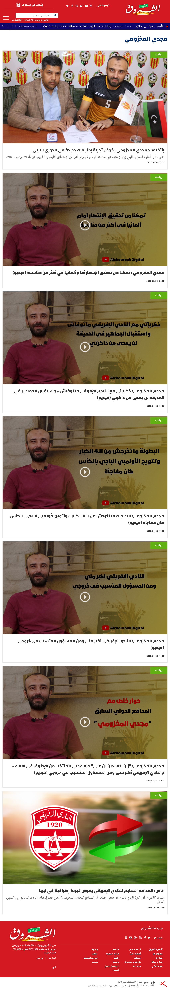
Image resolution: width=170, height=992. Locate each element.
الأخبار (160, 26)
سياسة (137, 966)
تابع (54, 967)
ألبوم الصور (135, 950)
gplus (81, 6)
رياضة (158, 54)
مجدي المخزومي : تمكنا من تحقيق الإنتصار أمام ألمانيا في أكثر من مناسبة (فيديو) (88, 272)
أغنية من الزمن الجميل (112, 968)
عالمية (116, 962)
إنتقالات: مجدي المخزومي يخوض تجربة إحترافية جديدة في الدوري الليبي (98, 150)
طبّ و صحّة (157, 962)
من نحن (40, 958)
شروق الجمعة (90, 958)
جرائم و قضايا (112, 954)
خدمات (137, 958)
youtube (86, 6)
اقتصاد (116, 950)
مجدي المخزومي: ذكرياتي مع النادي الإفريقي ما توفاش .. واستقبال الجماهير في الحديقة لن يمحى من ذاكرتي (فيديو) (89, 394)
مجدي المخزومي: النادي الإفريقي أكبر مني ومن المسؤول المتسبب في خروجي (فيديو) (91, 644)
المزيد (6, 18)
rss (77, 6)
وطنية (94, 950)
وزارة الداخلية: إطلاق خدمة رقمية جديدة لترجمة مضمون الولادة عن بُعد (100, 26)
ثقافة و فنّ (135, 954)
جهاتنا (95, 954)
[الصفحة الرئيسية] (143, 7)
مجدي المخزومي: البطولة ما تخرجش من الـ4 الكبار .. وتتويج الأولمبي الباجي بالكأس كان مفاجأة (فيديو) (87, 519)
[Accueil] (31, 933)
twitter (68, 6)
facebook (72, 6)
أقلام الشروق (156, 949)
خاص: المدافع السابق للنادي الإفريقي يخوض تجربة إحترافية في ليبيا (101, 891)
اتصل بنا (15, 20)
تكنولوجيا (158, 954)
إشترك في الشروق (32, 5)
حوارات (159, 958)
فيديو (95, 962)
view (85, 230)
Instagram (91, 6)
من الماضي (157, 966)
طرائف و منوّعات (132, 962)
